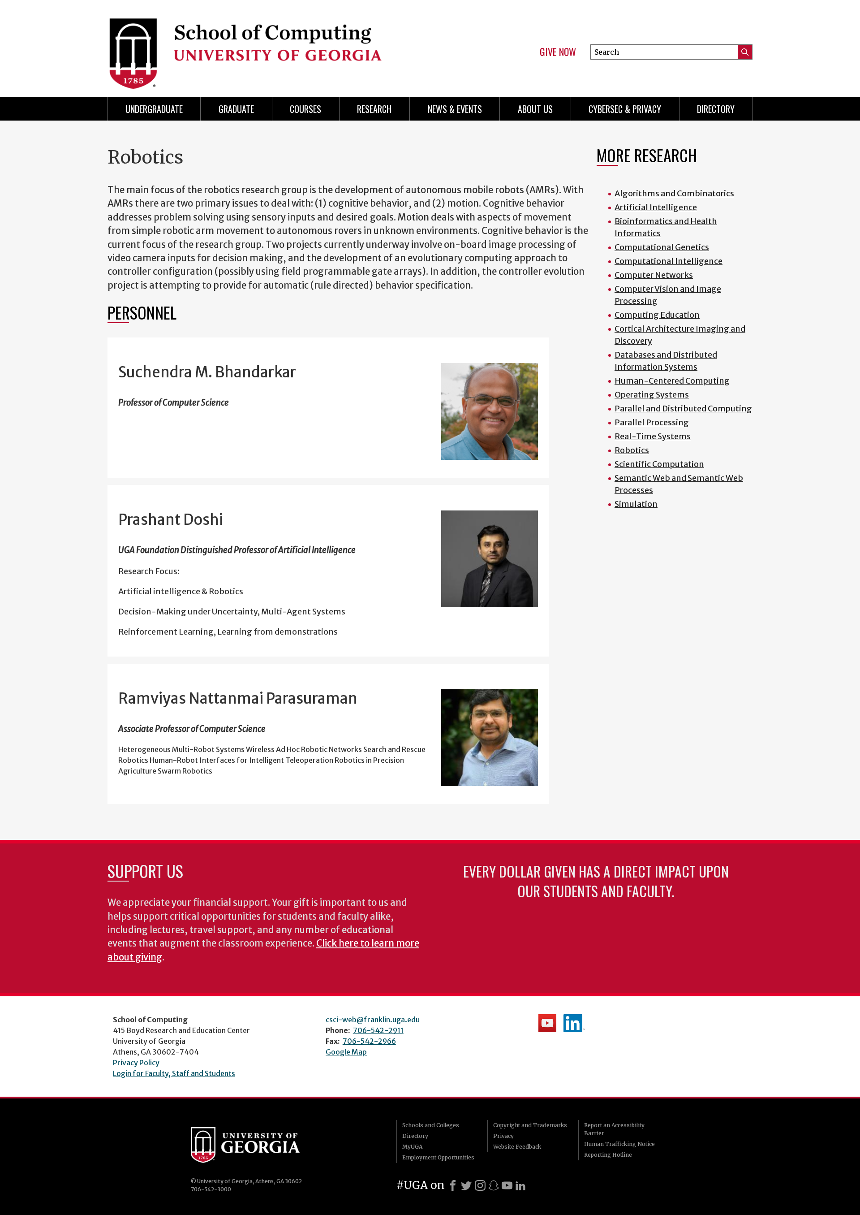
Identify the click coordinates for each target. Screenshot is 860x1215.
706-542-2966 (369, 1041)
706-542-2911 (378, 1030)
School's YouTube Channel (547, 1023)
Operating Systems (652, 394)
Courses (305, 109)
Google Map (346, 1051)
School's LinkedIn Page (574, 1023)
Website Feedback (517, 1146)
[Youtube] (507, 1185)
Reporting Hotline (608, 1154)
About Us (535, 109)
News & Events (455, 109)
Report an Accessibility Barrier (614, 1129)
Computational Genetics (662, 247)
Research (374, 109)
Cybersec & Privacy (625, 109)
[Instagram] (480, 1185)
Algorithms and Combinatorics (674, 193)
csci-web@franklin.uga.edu (373, 1019)
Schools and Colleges (430, 1125)
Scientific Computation (659, 464)
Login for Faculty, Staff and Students (174, 1073)
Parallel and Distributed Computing (683, 408)
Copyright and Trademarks (530, 1125)
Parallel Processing (652, 422)
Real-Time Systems (653, 436)
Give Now (558, 52)
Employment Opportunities (438, 1157)
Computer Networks (654, 275)
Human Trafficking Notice (619, 1144)
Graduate (236, 109)
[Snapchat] (493, 1185)
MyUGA (412, 1146)
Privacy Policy (136, 1062)
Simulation (636, 504)
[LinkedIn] (520, 1185)
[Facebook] (452, 1185)
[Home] (264, 45)
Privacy (503, 1136)
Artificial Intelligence (656, 207)
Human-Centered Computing (672, 381)
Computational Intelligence (668, 261)
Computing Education (657, 315)
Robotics (632, 450)
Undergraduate (154, 109)
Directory (716, 109)
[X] (466, 1185)
